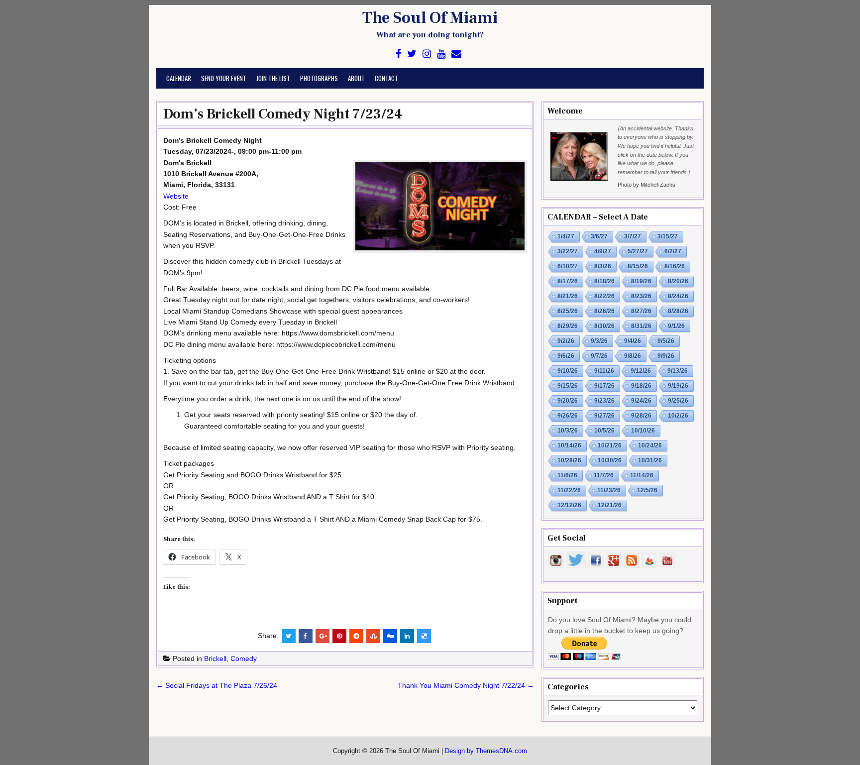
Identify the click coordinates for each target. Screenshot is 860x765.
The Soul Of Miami (430, 18)
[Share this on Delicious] (424, 636)
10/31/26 (650, 460)
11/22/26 (569, 490)
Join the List (273, 78)
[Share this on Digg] (390, 636)
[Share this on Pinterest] (339, 636)
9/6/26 (565, 355)
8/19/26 (641, 281)
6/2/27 (672, 251)
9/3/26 (599, 340)
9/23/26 (604, 400)
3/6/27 (599, 236)
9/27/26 (604, 415)
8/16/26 (674, 266)
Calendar (178, 78)
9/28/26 (641, 415)
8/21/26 (567, 296)
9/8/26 (632, 355)
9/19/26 (678, 385)
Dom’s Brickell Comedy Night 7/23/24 (282, 114)
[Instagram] (427, 54)
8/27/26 (641, 311)
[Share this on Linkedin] (407, 636)
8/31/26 (641, 326)
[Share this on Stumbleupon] (373, 636)
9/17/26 (604, 385)
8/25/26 (567, 311)
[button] (440, 206)
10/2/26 (678, 415)
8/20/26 (678, 281)
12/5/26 (647, 490)
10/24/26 (650, 445)
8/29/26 (567, 326)
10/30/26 (610, 460)
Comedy (243, 658)
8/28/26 (678, 311)
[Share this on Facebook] (306, 636)
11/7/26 (604, 475)
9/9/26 (665, 355)
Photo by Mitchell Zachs (646, 185)
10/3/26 (567, 430)
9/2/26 (565, 340)
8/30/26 (604, 326)
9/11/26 (604, 370)
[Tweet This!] (289, 636)
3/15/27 (667, 236)
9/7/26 (599, 355)
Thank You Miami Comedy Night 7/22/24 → (466, 685)
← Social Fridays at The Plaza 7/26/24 (216, 685)
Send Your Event (223, 78)
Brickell (215, 658)
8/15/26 (638, 266)
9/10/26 (567, 370)
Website (176, 196)
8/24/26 (678, 296)
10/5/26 (604, 430)
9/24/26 (641, 400)
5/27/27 (638, 251)
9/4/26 (632, 340)
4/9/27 (602, 251)
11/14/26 (641, 475)
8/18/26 (604, 281)
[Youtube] (441, 54)
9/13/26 (677, 370)
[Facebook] (398, 54)
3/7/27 (632, 236)
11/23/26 (609, 490)
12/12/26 (569, 505)
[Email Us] (456, 54)
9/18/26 (641, 385)
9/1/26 (676, 326)
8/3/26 (602, 266)
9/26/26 (567, 415)
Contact (386, 78)
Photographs (319, 78)
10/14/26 (569, 445)
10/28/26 (569, 460)
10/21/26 (610, 445)
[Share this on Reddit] (356, 636)
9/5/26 (665, 340)
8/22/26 (604, 296)
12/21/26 (610, 505)
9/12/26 (641, 370)
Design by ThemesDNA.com (486, 751)
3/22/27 (567, 251)
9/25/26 (678, 400)
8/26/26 (604, 311)
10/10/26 (643, 430)
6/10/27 (567, 266)
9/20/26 (567, 400)
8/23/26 (641, 296)
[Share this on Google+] (322, 636)
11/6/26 (567, 475)
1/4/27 (565, 236)
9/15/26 (567, 385)
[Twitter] (412, 54)
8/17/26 (567, 281)
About (356, 78)
